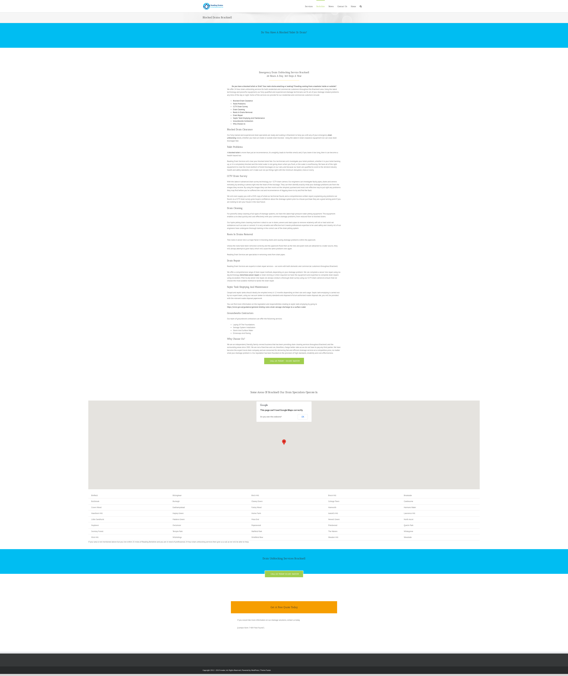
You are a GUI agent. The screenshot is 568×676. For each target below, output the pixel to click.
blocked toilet (234, 152)
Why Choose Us (239, 124)
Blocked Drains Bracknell (217, 17)
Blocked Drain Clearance (243, 101)
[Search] (361, 6)
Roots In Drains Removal (242, 112)
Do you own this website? (271, 417)
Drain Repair (238, 115)
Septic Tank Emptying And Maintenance (249, 118)
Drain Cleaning (239, 109)
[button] (284, 442)
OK (302, 417)
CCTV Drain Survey (240, 106)
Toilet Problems (239, 103)
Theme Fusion (265, 670)
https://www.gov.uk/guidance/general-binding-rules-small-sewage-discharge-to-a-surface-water (266, 307)
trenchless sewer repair (249, 275)
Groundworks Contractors (243, 121)
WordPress (255, 670)
